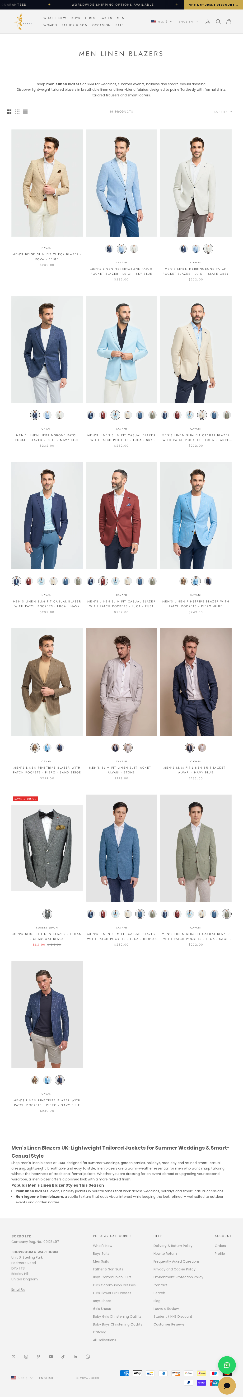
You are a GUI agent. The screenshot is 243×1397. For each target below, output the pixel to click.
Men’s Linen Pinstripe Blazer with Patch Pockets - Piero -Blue (195, 603)
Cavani (47, 248)
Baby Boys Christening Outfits (117, 1324)
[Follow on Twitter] (13, 1356)
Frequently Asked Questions (177, 1261)
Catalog (99, 1332)
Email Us (18, 1289)
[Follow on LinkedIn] (75, 1356)
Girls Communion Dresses (114, 1285)
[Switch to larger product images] (9, 111)
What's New (55, 18)
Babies (106, 18)
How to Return (165, 1253)
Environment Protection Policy (178, 1277)
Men (121, 18)
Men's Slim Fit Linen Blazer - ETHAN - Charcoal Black (47, 936)
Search (159, 1293)
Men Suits (101, 1261)
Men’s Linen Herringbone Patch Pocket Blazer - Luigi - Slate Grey (196, 271)
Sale (120, 25)
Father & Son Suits (108, 1269)
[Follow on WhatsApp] (87, 1356)
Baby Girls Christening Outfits (117, 1316)
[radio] (109, 249)
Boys (76, 18)
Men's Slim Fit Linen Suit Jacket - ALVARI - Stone (121, 770)
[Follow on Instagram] (26, 1356)
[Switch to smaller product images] (17, 111)
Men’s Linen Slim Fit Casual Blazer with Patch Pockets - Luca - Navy (47, 603)
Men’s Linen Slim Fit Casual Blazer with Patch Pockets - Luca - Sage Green (196, 936)
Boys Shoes (102, 1300)
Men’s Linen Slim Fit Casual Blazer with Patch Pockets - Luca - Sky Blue (121, 438)
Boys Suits (101, 1253)
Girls (90, 18)
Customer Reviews (169, 1324)
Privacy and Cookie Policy (175, 1269)
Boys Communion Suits (112, 1277)
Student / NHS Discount (173, 1316)
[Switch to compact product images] (25, 111)
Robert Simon (47, 927)
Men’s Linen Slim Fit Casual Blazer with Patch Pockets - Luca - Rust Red (121, 604)
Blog (157, 1300)
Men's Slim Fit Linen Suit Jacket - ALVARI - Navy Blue (196, 770)
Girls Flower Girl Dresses (112, 1293)
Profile (220, 1253)
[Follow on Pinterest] (38, 1356)
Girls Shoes (102, 1308)
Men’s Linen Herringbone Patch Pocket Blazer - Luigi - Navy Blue (47, 437)
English (186, 22)
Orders (220, 1245)
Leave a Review (166, 1308)
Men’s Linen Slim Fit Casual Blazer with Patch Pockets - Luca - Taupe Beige (196, 438)
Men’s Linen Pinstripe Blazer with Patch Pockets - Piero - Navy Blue (47, 1102)
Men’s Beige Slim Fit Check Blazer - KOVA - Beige (47, 256)
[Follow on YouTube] (50, 1356)
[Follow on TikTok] (63, 1356)
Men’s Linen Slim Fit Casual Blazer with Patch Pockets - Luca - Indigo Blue (121, 936)
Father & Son (75, 25)
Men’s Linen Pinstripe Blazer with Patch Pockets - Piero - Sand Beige (47, 770)
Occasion (101, 25)
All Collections (104, 1340)
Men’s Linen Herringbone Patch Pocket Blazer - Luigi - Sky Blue (121, 271)
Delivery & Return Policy (173, 1245)
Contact (161, 1285)
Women (50, 25)
